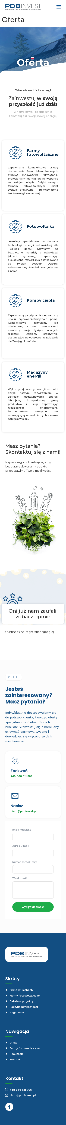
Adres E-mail (20, 846)
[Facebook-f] (9, 1107)
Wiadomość (19, 878)
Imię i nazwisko (21, 829)
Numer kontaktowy (24, 862)
